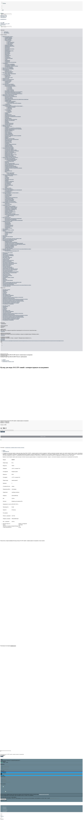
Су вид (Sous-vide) (6, 74)
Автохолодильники (6, 125)
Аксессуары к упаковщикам (10, 73)
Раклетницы (9, 44)
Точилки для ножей (8, 58)
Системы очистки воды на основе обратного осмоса (15, 244)
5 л (3, 340)
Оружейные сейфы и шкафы (8, 229)
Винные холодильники (7, 80)
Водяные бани (8, 75)
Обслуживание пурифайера (8, 68)
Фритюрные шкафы (9, 146)
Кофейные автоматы (11, 106)
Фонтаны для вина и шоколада (11, 119)
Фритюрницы (7, 60)
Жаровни (7, 180)
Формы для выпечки (9, 175)
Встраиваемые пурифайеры (8, 303)
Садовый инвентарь (7, 249)
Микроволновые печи (9, 50)
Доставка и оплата (6, 289)
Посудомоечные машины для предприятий (13, 189)
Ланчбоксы (5, 235)
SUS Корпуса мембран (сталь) (11, 245)
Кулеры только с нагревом (10, 213)
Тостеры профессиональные (10, 144)
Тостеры (9, 41)
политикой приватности (54, 798)
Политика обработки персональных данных (11, 301)
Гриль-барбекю (10, 43)
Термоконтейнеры (8, 145)
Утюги (6, 59)
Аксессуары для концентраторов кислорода (13, 93)
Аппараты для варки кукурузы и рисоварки (13, 128)
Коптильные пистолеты (9, 48)
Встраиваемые (8, 191)
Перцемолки (7, 46)
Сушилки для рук (8, 194)
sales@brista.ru (3, 17)
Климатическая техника (7, 221)
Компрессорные (8, 81)
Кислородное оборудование (8, 84)
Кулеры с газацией (8, 210)
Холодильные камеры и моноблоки (12, 150)
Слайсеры (7, 168)
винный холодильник (52, 340)
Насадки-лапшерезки (11, 160)
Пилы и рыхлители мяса (10, 163)
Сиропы (4, 237)
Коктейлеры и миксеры (9, 90)
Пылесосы (7, 56)
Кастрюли (7, 178)
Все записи (3, 339)
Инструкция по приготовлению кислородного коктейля (13, 317)
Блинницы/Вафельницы (9, 129)
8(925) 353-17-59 (3, 16)
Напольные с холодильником (10, 207)
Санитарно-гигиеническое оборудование (10, 192)
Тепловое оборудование (7, 126)
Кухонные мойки (8, 195)
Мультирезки (7, 53)
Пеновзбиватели (8, 114)
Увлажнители (7, 227)
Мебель (4, 230)
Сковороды (7, 143)
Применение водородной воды (9, 298)
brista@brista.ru (3, 19)
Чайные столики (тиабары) (10, 206)
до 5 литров (9, 87)
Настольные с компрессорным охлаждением (14, 220)
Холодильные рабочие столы (11, 149)
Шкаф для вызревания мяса (10, 152)
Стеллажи (7, 216)
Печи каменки (5, 228)
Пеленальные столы (9, 231)
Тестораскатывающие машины (11, 159)
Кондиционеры (8, 223)
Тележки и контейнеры (9, 200)
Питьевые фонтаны (9, 66)
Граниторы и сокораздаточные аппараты (13, 116)
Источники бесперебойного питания (10, 239)
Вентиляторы (7, 222)
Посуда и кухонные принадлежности (10, 174)
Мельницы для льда (9, 71)
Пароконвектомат (8, 140)
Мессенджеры (3, 784)
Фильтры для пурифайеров (8, 67)
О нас (4, 779)
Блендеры (7, 117)
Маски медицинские (9, 98)
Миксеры (7, 121)
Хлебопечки (7, 61)
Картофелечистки (8, 170)
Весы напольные (10, 173)
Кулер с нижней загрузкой (13, 340)
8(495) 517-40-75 (3, 15)
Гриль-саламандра (8, 133)
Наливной (9, 110)
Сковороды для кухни (9, 179)
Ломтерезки (7, 49)
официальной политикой (44, 794)
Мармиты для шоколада (10, 120)
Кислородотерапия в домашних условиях (11, 302)
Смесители (7, 196)
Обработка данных (6, 782)
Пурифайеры (5, 63)
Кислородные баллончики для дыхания (12, 92)
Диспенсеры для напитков (10, 115)
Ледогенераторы (6, 69)
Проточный (9, 111)
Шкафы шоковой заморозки (10, 156)
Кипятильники (7, 109)
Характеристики (6, 451)
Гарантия (4, 291)
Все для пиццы (8, 184)
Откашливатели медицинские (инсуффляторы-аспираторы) (16, 99)
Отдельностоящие (8, 190)
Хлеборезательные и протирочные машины (13, 167)
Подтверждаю (3, 799)
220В (1, 340)
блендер (29, 340)
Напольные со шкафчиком (10, 211)
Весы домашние (8, 39)
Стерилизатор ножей (9, 198)
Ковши (6, 176)
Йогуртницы (7, 47)
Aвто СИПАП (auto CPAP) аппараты (14, 103)
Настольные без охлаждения (10, 219)
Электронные (7, 82)
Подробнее (3, 331)
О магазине (5, 292)
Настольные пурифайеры (10, 65)
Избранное (6, 31)
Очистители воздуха (9, 225)
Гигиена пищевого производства (11, 197)
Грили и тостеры (8, 40)
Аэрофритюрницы (8, 37)
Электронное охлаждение (10, 209)
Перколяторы (7, 112)
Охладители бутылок (9, 123)
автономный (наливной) (23, 340)
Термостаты (7, 76)
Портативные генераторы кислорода (10, 94)
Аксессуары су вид (9, 77)
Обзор (4, 450)
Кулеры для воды (6, 205)
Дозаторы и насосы (9, 97)
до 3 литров (9, 86)
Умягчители (7, 203)
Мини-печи (7, 54)
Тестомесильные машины (10, 158)
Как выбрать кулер (6, 294)
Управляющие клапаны (9, 247)
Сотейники (7, 177)
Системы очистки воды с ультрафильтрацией (14, 243)
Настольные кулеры (7, 217)
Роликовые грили (8, 142)
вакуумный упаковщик (43, 340)
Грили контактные (10, 42)
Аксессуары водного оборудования (12, 214)
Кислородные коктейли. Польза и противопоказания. (13, 300)
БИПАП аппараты (10, 102)
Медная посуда (8, 187)
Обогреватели (8, 224)
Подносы (7, 186)
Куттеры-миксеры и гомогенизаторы (12, 164)
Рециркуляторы (8, 100)
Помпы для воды (10, 215)
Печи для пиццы (8, 141)
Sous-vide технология (7, 296)
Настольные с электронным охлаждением (13, 218)
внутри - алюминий (60, 340)
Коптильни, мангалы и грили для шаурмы (13, 135)
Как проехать (3, 24)
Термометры (7, 104)
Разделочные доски (9, 185)
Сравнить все (13, 645)
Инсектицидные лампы (9, 199)
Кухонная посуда (8, 182)
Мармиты (7, 137)
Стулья (6, 233)
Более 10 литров (10, 89)
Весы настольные (10, 172)
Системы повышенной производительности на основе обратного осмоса (17, 248)
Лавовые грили (8, 136)
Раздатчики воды (8, 212)
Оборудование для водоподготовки (10, 202)
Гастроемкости (8, 183)
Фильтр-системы (8, 204)
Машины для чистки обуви (10, 201)
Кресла (6, 234)
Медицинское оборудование (8, 95)
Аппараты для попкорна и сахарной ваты (13, 127)
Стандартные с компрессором (11, 208)
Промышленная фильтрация (8, 240)
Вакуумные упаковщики (7, 72)
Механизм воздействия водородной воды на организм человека (15, 299)
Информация (5, 290)
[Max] (3, 786)
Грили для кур (8, 131)
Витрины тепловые (8, 130)
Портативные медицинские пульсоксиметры (13, 91)
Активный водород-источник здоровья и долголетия (13, 297)
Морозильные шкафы (9, 155)
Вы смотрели (6, 32)
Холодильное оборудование (8, 147)
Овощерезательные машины (10, 166)
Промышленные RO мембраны (11, 242)
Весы (6, 171)
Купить (2, 756)
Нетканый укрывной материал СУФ (12, 250)
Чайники (6, 113)
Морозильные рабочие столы (11, 154)
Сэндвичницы (7, 57)
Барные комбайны (8, 38)
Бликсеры (7, 162)
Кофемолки (9, 107)
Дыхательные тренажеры (10, 85)
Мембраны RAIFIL (8, 241)
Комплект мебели (8, 232)
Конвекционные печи (9, 134)
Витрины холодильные (9, 151)
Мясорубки (7, 169)
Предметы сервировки (9, 181)
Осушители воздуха (9, 226)
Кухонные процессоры (9, 161)
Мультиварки (7, 51)
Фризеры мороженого (9, 124)
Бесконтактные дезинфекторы (11, 96)
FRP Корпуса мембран (9, 246)
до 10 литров (9, 88)
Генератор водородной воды (8, 79)
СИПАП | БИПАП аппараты (10, 101)
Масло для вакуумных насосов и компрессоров (12, 238)
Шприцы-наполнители (9, 165)
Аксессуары (9, 108)
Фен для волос (8, 193)
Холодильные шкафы (9, 148)
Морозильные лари (9, 153)
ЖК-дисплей (6, 340)
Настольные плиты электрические (12, 139)
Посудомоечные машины (8, 188)
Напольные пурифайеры (10, 64)
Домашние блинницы (9, 45)
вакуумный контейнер (35, 340)
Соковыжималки (8, 118)
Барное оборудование (7, 105)
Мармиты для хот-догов (9, 138)
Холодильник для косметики (10, 62)
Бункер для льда (8, 70)
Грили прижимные (8, 132)
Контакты (4, 293)
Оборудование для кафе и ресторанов (10, 157)
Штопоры (7, 83)
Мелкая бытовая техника (8, 36)
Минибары (7, 122)
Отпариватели (8, 55)
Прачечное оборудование (8, 236)
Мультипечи (7, 52)
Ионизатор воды (6, 78)
